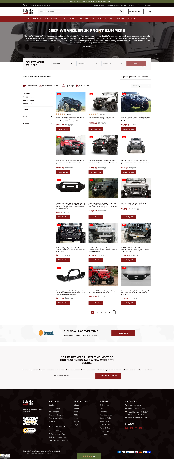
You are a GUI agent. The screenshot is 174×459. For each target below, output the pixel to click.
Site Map (52, 421)
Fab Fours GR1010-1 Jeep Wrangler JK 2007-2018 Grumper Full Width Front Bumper (102, 118)
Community (104, 431)
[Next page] (114, 312)
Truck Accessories (56, 418)
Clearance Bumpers (56, 415)
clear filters (143, 67)
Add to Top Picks (63, 129)
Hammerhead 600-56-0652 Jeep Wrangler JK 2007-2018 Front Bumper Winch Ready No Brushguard (135, 292)
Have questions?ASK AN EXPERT (136, 77)
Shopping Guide (99, 5)
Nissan (76, 421)
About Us (132, 5)
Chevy (76, 405)
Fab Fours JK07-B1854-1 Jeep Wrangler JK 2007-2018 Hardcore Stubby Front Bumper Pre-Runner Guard (70, 249)
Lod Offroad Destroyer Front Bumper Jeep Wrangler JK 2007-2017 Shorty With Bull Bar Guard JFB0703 (135, 249)
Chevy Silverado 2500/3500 (59, 440)
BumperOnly (39, 451)
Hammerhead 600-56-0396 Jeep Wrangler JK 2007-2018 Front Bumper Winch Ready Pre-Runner (70, 162)
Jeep (76, 418)
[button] (5, 456)
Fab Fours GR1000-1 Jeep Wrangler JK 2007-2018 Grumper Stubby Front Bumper (135, 204)
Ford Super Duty (55, 431)
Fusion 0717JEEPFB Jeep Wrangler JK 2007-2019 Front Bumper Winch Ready (102, 291)
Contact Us (147, 5)
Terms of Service (106, 425)
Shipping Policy (106, 418)
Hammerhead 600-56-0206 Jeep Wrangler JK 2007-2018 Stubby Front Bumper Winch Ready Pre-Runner (135, 119)
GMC (76, 415)
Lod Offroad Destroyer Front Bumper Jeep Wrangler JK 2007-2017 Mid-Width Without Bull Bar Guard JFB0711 (103, 249)
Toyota (76, 425)
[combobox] (81, 11)
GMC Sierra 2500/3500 (57, 437)
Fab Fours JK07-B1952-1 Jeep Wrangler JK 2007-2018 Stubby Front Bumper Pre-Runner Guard (135, 162)
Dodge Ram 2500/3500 (58, 434)
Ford (76, 412)
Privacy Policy (105, 421)
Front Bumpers (28, 97)
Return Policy (105, 428)
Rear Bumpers (28, 100)
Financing (103, 412)
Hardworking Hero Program (116, 5)
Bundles (52, 405)
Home (25, 76)
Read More (123, 333)
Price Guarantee (106, 415)
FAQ (139, 5)
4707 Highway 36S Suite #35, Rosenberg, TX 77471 (139, 413)
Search (136, 63)
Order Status (104, 405)
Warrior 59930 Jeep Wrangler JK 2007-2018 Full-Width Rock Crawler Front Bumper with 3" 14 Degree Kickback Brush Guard (70, 292)
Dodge (76, 408)
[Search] (121, 11)
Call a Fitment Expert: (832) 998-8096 (38, 5)
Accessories (27, 104)
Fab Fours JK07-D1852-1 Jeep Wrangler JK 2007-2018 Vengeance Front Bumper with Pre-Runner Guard (103, 162)
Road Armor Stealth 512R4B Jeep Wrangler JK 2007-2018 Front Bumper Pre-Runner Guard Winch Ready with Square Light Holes (70, 119)
